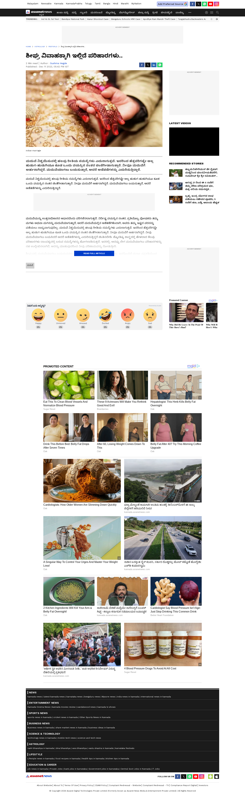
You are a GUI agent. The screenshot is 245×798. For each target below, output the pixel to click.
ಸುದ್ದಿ (74, 12)
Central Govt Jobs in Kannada (135, 769)
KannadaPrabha (74, 3)
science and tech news (89, 738)
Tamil (97, 3)
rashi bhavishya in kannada (41, 748)
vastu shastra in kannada (100, 748)
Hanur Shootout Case (97, 19)
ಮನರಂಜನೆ (96, 12)
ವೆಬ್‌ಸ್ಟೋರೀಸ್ (127, 12)
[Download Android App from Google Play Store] (210, 776)
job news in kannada (38, 769)
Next (216, 19)
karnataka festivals (124, 748)
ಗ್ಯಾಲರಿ (83, 12)
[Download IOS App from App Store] (216, 776)
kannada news (35, 697)
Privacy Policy (86, 785)
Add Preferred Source (170, 4)
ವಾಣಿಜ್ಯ (180, 12)
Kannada (58, 3)
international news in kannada (156, 697)
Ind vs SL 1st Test (50, 19)
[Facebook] (192, 4)
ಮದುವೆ (30, 265)
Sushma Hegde (58, 63)
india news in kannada (128, 697)
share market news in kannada (71, 727)
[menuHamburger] (212, 12)
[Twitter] (198, 4)
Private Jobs (56, 769)
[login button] (207, 12)
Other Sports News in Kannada (95, 717)
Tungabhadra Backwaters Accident (195, 19)
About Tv (58, 785)
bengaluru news (92, 697)
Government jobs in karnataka (104, 769)
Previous (211, 19)
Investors (203, 785)
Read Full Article (94, 253)
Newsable (46, 3)
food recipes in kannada (68, 758)
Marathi (125, 3)
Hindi (115, 3)
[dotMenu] (190, 12)
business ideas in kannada (101, 727)
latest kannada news (54, 697)
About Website (44, 785)
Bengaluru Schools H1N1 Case (125, 19)
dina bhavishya (63, 748)
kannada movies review (64, 707)
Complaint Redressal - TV (156, 785)
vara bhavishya (79, 748)
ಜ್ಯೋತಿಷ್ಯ (111, 12)
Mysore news (108, 697)
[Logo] (40, 12)
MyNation (136, 3)
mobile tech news (67, 738)
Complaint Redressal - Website (125, 785)
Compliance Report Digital (184, 785)
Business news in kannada (41, 727)
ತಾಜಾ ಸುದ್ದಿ (62, 12)
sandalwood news (86, 707)
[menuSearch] (217, 12)
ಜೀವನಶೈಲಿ (166, 12)
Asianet (39, 776)
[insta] (216, 4)
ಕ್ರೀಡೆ (155, 12)
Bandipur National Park (73, 19)
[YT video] (210, 4)
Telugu (88, 3)
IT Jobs (156, 769)
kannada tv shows (107, 707)
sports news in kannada (40, 717)
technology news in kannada (42, 738)
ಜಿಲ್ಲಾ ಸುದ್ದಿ (143, 12)
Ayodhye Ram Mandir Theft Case (159, 19)
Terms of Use (71, 785)
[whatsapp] (204, 4)
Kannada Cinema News (39, 707)
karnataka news (74, 697)
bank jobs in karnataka (75, 769)
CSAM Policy (101, 785)
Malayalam (32, 3)
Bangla (106, 3)
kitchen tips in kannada (117, 758)
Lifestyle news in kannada (41, 758)
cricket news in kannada (65, 717)
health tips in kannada (93, 758)
